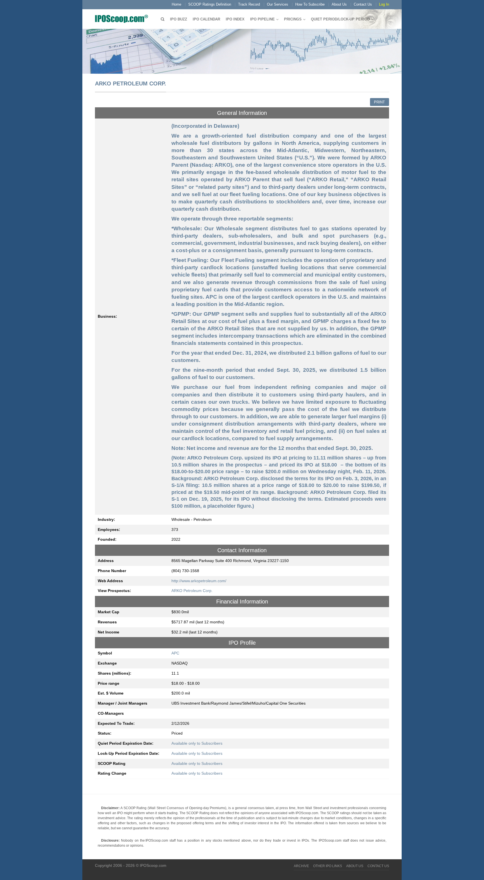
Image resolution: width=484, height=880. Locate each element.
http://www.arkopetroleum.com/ (198, 581)
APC (175, 653)
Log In (384, 4)
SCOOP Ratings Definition (209, 4)
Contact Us (363, 4)
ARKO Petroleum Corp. (192, 590)
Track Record (249, 4)
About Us (339, 4)
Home (176, 4)
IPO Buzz (178, 19)
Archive (301, 866)
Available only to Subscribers (196, 743)
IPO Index (235, 19)
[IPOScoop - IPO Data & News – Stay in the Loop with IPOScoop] (123, 18)
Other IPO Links (327, 866)
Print (379, 102)
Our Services (277, 4)
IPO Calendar (206, 19)
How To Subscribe (310, 4)
